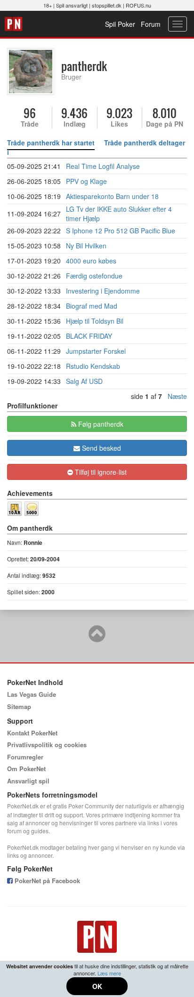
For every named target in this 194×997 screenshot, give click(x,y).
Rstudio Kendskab (93, 366)
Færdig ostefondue (94, 275)
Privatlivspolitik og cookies (47, 744)
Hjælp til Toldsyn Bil (94, 321)
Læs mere (109, 973)
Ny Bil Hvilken (86, 245)
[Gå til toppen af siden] (97, 638)
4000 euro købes (91, 260)
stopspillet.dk (106, 5)
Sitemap (19, 706)
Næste (177, 396)
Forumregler (25, 756)
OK (97, 986)
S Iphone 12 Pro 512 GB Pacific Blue (120, 230)
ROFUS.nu (138, 5)
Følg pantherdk (99, 424)
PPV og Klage (86, 181)
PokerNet (15, 24)
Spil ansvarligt (72, 5)
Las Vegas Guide (31, 694)
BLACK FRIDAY (89, 336)
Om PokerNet (26, 768)
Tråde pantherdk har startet (51, 142)
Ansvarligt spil (28, 780)
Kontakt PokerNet (32, 732)
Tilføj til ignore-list (100, 472)
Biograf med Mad (91, 306)
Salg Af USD (84, 381)
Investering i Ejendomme (103, 290)
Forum (151, 24)
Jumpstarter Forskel (96, 351)
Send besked (100, 448)
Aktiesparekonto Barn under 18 (112, 196)
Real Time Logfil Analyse (103, 166)
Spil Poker (120, 24)
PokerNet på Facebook (46, 880)
